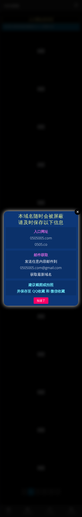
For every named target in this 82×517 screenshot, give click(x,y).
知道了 (41, 300)
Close (78, 212)
